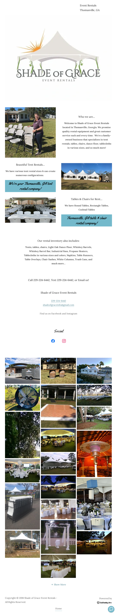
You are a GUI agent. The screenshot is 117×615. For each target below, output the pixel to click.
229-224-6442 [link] (58, 300)
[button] (58, 584)
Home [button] (58, 608)
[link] (53, 341)
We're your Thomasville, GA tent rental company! (30, 186)
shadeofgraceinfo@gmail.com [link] (58, 304)
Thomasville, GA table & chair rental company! (87, 220)
